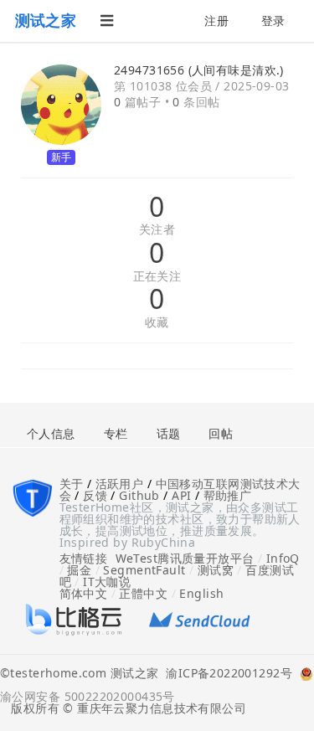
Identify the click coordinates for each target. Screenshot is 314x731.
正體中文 (143, 593)
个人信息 (51, 433)
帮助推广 (227, 495)
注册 (216, 20)
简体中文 (83, 593)
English (201, 593)
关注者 (157, 230)
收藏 (157, 323)
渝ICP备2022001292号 (225, 674)
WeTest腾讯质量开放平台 (185, 558)
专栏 (116, 433)
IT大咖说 (107, 581)
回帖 (220, 433)
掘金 (79, 570)
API (181, 495)
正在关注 (157, 277)
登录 (273, 20)
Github (139, 495)
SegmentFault (144, 570)
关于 (71, 484)
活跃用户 (119, 484)
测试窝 (216, 570)
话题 (169, 433)
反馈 (95, 495)
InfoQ (283, 558)
